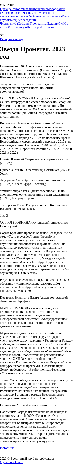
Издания (52, 23)
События (24, 23)
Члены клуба (9, 23)
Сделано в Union (11, 462)
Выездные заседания (22, 20)
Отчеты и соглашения (47, 16)
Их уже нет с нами (22, 12)
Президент (7, 9)
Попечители (23, 9)
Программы (38, 23)
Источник (7, 448)
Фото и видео (17, 27)
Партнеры (34, 27)
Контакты (47, 27)
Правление (39, 9)
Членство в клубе (20, 16)
